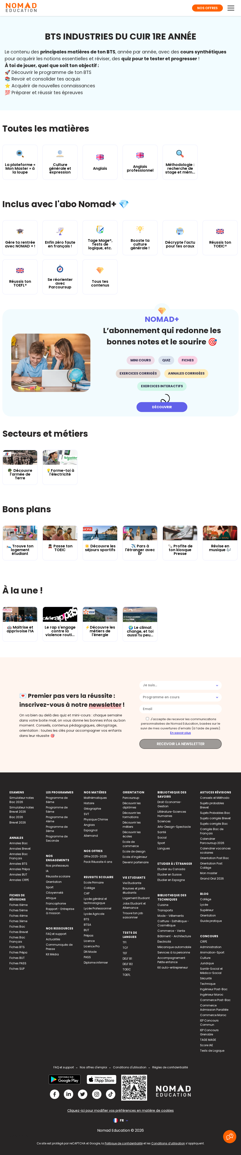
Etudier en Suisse (169, 874)
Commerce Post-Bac (215, 1000)
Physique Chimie (96, 819)
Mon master (208, 873)
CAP (86, 893)
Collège (89, 888)
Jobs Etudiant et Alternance (134, 905)
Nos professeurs (57, 866)
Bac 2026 (16, 817)
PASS (87, 957)
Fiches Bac (17, 927)
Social (162, 838)
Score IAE (206, 1045)
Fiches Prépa (18, 952)
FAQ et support (56, 934)
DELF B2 (128, 964)
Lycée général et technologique (95, 901)
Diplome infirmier (96, 963)
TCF (125, 948)
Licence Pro (92, 946)
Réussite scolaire (58, 876)
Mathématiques (95, 798)
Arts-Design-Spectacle (174, 827)
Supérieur (206, 910)
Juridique (207, 963)
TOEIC (127, 969)
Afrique (51, 898)
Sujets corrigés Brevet (215, 818)
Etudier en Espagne (171, 880)
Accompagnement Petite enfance (171, 960)
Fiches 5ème (18, 910)
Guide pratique (211, 921)
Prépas (88, 935)
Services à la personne (173, 952)
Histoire (89, 803)
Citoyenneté (54, 893)
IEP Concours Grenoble (209, 1032)
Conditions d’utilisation (168, 1143)
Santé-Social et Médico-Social (211, 971)
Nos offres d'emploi (93, 1067)
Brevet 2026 (17, 822)
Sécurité (206, 978)
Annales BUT (18, 874)
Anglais (89, 825)
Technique (207, 984)
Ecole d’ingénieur (135, 857)
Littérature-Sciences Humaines (171, 814)
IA (47, 871)
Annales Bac (18, 843)
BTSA (87, 925)
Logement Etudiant (136, 898)
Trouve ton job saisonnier (133, 915)
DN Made (90, 952)
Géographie (92, 809)
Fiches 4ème (18, 916)
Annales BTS (18, 864)
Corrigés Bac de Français (211, 831)
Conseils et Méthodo (214, 798)
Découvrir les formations (132, 815)
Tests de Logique (212, 1051)
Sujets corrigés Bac (214, 824)
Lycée (204, 905)
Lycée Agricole (94, 914)
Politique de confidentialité (124, 1143)
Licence (89, 941)
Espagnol (90, 830)
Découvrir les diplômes (132, 805)
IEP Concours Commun (209, 1022)
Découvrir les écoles (132, 834)
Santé (161, 832)
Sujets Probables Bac (215, 813)
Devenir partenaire (136, 862)
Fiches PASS (17, 963)
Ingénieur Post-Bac (214, 989)
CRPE (203, 942)
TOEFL (126, 975)
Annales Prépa (19, 869)
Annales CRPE (19, 880)
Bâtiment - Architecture (174, 936)
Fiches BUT (17, 958)
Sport (49, 887)
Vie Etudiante (132, 883)
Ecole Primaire (94, 882)
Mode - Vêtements (170, 916)
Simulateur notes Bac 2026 (21, 800)
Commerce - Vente (171, 931)
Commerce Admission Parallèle (214, 1007)
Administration (210, 947)
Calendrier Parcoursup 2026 (212, 841)
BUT (86, 930)
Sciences (164, 821)
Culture (205, 958)
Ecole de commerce (131, 844)
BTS (86, 919)
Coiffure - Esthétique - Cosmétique (173, 923)
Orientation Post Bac (214, 858)
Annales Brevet (20, 849)
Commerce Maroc (213, 1015)
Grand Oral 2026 (212, 878)
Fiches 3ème (18, 921)
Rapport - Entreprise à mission (60, 911)
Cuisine (162, 905)
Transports (165, 910)
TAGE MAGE (208, 1040)
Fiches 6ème (18, 905)
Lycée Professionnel (97, 908)
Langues (163, 848)
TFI (124, 942)
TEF (125, 953)
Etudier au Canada (171, 869)
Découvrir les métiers (132, 824)
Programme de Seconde (57, 838)
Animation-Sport (212, 952)
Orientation (54, 882)
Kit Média (52, 954)
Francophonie (56, 903)
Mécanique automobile (174, 947)
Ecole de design (134, 851)
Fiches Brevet (18, 932)
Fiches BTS (17, 947)
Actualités (53, 939)
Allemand (91, 836)
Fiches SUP (16, 969)
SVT (86, 814)
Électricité (164, 942)
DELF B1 (127, 959)
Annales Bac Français (18, 856)
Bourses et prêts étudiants (134, 890)
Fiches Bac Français (17, 939)
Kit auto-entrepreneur (172, 967)
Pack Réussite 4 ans (98, 862)
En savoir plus (180, 733)
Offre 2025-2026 (95, 856)
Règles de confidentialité (170, 1067)
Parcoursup (131, 798)
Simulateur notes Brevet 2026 (21, 809)
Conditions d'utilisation (129, 1067)
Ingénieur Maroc (211, 995)
